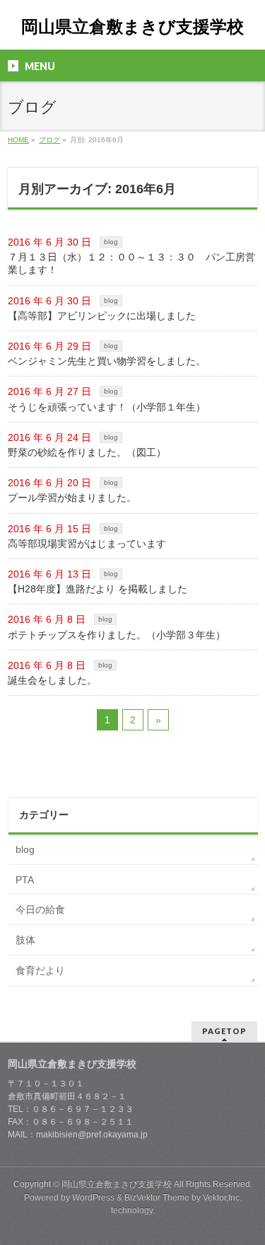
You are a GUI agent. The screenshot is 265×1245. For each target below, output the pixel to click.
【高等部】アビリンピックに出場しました (102, 315)
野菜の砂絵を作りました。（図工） (87, 452)
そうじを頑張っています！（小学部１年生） (107, 407)
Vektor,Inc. (222, 1198)
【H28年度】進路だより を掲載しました (97, 589)
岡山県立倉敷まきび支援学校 (132, 26)
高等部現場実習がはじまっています (87, 543)
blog (111, 242)
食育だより (40, 970)
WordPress (93, 1198)
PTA (25, 879)
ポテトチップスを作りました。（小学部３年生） (116, 635)
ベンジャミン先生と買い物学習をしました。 (107, 361)
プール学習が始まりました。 (72, 497)
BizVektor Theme (156, 1198)
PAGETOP (224, 1030)
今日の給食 (40, 909)
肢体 (25, 940)
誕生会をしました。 (52, 680)
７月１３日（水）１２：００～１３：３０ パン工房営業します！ (131, 263)
